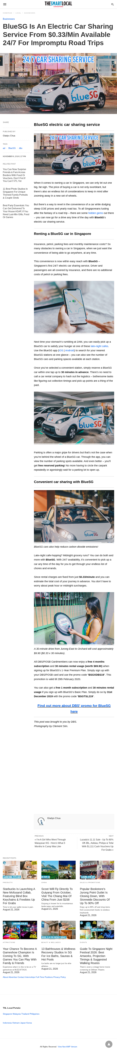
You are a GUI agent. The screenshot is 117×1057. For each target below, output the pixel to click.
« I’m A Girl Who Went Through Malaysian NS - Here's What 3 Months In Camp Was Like (50, 843)
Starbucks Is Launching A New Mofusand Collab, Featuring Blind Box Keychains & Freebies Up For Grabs (19, 896)
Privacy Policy (59, 977)
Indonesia (7, 1023)
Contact (21, 977)
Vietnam (16, 1023)
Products (8, 882)
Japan (23, 1023)
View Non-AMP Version (67, 1047)
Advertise (13, 977)
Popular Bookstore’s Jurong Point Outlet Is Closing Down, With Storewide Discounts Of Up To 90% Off (95, 896)
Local (18, 13)
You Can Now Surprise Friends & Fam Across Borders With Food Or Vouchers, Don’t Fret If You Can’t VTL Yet (14, 175)
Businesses (29, 13)
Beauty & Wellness (51, 942)
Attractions (9, 942)
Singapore (7, 1014)
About (5, 977)
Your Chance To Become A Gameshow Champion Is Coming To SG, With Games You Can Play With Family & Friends (20, 956)
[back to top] (108, 1044)
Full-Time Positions (44, 977)
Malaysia (17, 1014)
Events (83, 942)
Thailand (25, 1014)
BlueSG (12, 148)
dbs (20, 148)
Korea (29, 1023)
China (44, 882)
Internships (30, 977)
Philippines (34, 1014)
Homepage (7, 13)
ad (4, 148)
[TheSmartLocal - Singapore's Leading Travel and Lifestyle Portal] (58, 4)
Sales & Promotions (90, 882)
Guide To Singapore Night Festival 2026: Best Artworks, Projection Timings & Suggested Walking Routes (96, 956)
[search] (112, 4)
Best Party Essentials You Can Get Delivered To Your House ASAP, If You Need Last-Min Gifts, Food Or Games (16, 211)
